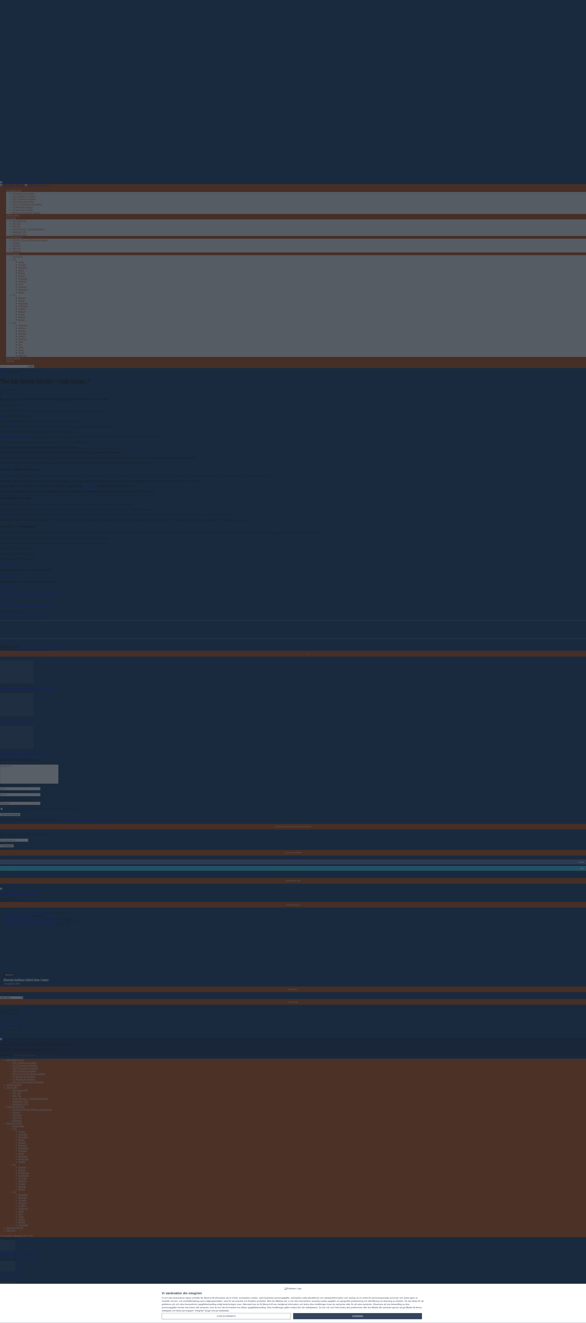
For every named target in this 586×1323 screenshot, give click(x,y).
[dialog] (293, 1303)
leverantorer (179, 1298)
